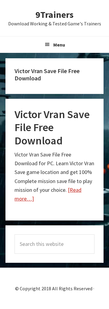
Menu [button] (59, 45)
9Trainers (54, 14)
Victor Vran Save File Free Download (52, 127)
